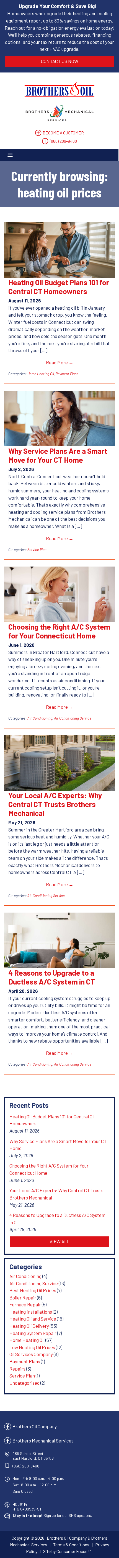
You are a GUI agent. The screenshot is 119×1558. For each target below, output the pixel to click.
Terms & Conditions (71, 1544)
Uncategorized (24, 1383)
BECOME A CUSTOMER (63, 132)
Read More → (59, 362)
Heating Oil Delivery (29, 1326)
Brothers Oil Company (34, 1426)
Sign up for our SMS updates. (52, 1515)
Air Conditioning (39, 718)
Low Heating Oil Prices (32, 1347)
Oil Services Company (31, 1354)
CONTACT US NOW (59, 61)
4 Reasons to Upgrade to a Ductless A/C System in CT (51, 977)
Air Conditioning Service (72, 718)
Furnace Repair (25, 1304)
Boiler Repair (22, 1297)
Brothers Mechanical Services (43, 1440)
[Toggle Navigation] (59, 155)
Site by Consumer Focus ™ (67, 1551)
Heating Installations (30, 1311)
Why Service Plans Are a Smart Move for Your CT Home (57, 455)
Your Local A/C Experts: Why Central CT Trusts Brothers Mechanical (55, 804)
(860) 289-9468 (63, 141)
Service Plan (36, 549)
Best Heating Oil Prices (32, 1290)
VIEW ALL (60, 1241)
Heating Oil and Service (32, 1318)
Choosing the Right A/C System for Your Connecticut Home (59, 631)
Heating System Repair (32, 1333)
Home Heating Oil (40, 374)
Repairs (17, 1368)
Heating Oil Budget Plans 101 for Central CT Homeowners (58, 286)
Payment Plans (67, 374)
